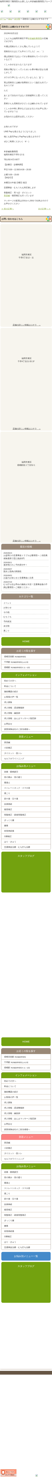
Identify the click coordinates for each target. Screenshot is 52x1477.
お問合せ (8, 724)
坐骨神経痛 (9, 831)
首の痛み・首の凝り (13, 777)
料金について (10, 686)
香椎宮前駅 (15, 656)
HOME (26, 641)
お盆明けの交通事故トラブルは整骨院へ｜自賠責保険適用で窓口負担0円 (25, 557)
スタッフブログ (26, 856)
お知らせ (7, 607)
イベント (7, 603)
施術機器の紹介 (11, 691)
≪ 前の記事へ (7, 209)
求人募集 (8, 702)
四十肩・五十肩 (11, 799)
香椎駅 (17, 667)
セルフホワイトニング (14, 758)
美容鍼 (7, 195)
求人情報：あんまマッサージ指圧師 (20, 718)
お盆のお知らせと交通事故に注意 (18, 578)
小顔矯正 (8, 748)
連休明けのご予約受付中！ (15, 565)
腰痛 (6, 825)
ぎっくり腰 (9, 820)
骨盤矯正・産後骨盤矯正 (15, 815)
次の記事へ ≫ (44, 209)
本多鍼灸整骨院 (35, 38)
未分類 (6, 626)
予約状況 (7, 621)
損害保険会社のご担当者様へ (17, 729)
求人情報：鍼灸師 (12, 713)
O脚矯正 (8, 836)
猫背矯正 (8, 809)
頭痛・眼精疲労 (11, 772)
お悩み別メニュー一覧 (26, 1256)
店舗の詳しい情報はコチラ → (27, 325)
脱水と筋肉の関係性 (12, 571)
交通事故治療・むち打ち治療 (17, 847)
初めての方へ (10, 681)
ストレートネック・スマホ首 (17, 788)
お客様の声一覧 (11, 697)
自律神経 (8, 804)
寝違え (7, 782)
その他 (6, 612)
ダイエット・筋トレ (13, 753)
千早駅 (16, 662)
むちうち (7, 617)
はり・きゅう (10, 842)
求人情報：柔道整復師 (14, 708)
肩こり (7, 793)
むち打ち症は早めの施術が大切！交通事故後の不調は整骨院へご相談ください (25, 586)
